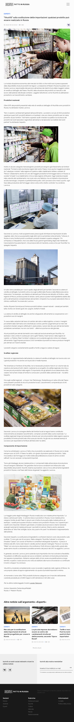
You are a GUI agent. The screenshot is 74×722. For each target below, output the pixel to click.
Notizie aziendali (33, 714)
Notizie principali (33, 701)
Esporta (30, 704)
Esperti (5, 706)
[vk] (68, 25)
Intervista (31, 709)
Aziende (5, 704)
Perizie (30, 712)
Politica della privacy (64, 704)
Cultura (30, 706)
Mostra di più (37, 648)
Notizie (5, 701)
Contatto (61, 701)
